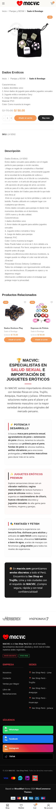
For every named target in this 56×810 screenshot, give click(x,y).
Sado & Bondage (35, 11)
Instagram (14, 748)
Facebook (13, 739)
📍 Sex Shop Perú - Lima (40, 672)
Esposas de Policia (39, 328)
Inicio (4, 11)
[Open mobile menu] (3, 3)
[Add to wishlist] (25, 302)
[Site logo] (28, 3)
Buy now (46, 118)
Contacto (7, 678)
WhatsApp (14, 729)
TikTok (12, 756)
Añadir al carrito (25, 118)
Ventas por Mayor (11, 683)
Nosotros (7, 672)
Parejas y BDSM (16, 11)
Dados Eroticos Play (13, 328)
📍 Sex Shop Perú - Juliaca (41, 708)
